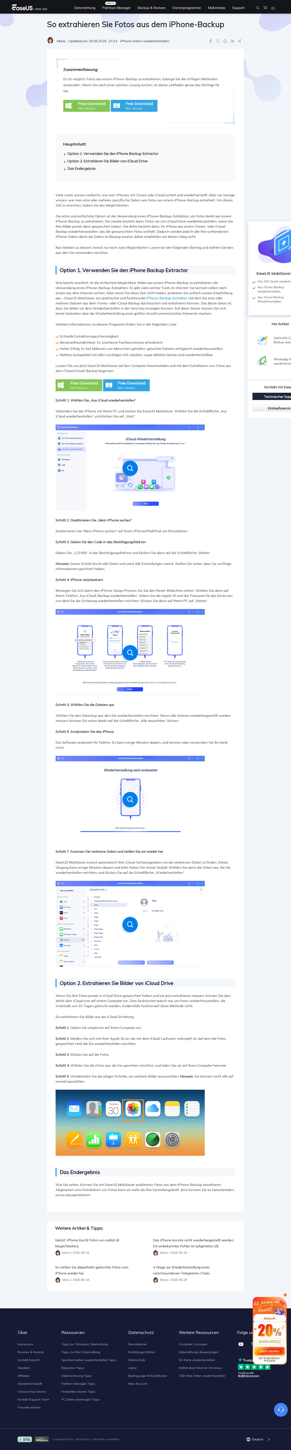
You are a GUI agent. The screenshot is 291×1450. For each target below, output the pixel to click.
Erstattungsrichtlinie (141, 1352)
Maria (61, 41)
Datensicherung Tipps (76, 1376)
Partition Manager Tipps (78, 1384)
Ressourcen (73, 1332)
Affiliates (24, 1376)
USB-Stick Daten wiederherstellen (202, 1376)
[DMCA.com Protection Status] (43, 1439)
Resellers (24, 1368)
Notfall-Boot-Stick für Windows (200, 1368)
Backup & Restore (152, 8)
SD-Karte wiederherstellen (197, 1360)
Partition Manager (116, 8)
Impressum (25, 1344)
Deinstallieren (137, 1344)
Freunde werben (29, 1407)
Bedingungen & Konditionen (147, 1376)
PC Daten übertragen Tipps (80, 1399)
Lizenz (132, 1368)
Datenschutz (136, 1360)
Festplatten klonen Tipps (78, 1391)
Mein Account (137, 1384)
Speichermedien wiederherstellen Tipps (88, 1360)
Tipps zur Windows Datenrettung (84, 1344)
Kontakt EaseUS (29, 1360)
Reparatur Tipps (72, 1368)
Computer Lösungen (193, 1344)
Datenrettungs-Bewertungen (198, 1352)
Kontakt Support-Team (33, 1399)
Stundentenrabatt (30, 1384)
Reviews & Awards (31, 1352)
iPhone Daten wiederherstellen (144, 41)
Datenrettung (84, 8)
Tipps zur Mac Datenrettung (80, 1352)
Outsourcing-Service (32, 1391)
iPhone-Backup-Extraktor (167, 298)
